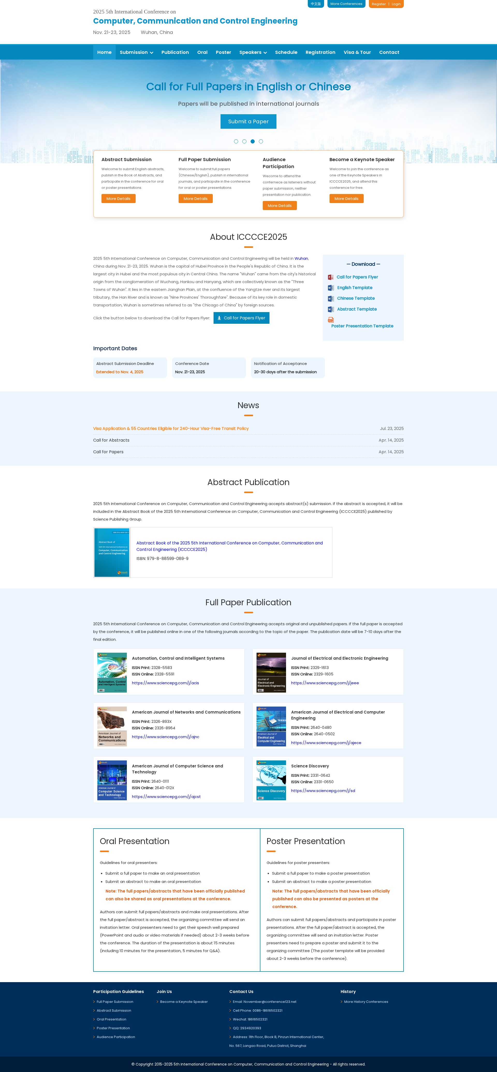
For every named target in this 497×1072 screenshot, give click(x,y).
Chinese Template (356, 298)
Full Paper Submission (115, 1001)
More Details (118, 198)
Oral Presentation (111, 1019)
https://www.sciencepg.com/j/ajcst (166, 796)
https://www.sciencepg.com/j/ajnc (165, 736)
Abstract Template (357, 309)
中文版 (316, 3)
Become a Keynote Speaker (184, 1001)
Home (104, 52)
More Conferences (346, 3)
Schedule (286, 52)
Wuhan (301, 258)
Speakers (250, 52)
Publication (175, 52)
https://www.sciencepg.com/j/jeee (325, 683)
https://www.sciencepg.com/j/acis (165, 683)
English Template (354, 288)
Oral (202, 52)
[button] (236, 141)
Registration (320, 52)
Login (396, 4)
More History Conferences (366, 1001)
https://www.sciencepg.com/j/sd (323, 790)
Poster (223, 52)
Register (379, 4)
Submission (134, 52)
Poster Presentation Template (362, 326)
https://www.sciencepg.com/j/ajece (326, 742)
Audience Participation (116, 1036)
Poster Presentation (113, 1028)
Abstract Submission (114, 1010)
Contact (389, 52)
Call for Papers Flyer (357, 277)
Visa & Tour (357, 52)
